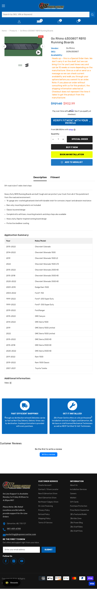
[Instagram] (14, 561)
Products (13, 31)
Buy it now (72, 147)
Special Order (80, 139)
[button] (39, 21)
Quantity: (55, 134)
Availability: (56, 55)
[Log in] (19, 21)
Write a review (48, 454)
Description (40, 177)
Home (4, 31)
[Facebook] (6, 561)
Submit (49, 549)
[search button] (92, 14)
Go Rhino (70, 48)
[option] (23, 46)
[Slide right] (91, 417)
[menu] (3, 5)
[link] (24, 416)
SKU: (53, 52)
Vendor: (55, 48)
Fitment (55, 177)
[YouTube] (22, 561)
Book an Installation (72, 154)
